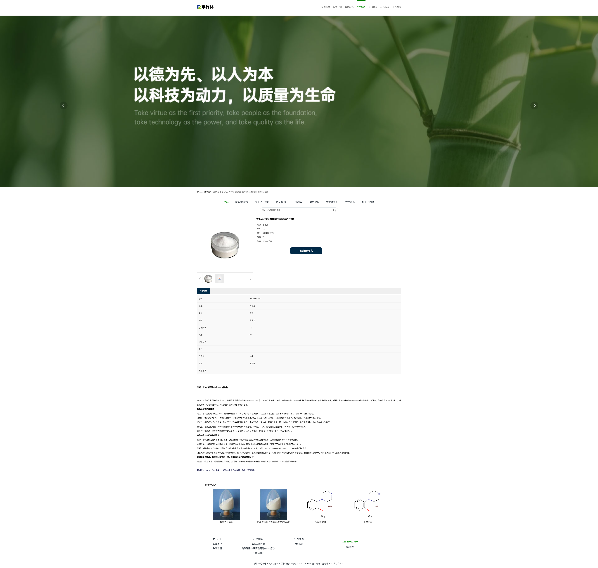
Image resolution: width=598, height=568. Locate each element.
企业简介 (217, 544)
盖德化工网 (327, 563)
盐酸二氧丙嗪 (226, 522)
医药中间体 (241, 202)
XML (309, 563)
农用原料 (350, 202)
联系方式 (384, 7)
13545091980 (350, 541)
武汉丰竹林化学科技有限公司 (267, 563)
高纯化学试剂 (261, 202)
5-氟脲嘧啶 (320, 522)
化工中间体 (368, 202)
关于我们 (217, 539)
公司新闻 (299, 539)
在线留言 (396, 7)
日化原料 (298, 202)
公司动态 (349, 7)
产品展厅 (361, 7)
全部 (226, 202)
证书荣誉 (373, 7)
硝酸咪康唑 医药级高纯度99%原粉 (273, 522)
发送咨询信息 (306, 251)
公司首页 (325, 7)
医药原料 (281, 202)
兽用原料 (314, 202)
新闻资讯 (299, 544)
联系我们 (217, 548)
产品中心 (258, 539)
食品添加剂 (332, 202)
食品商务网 (338, 563)
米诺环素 (367, 522)
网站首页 (217, 192)
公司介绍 (337, 7)
